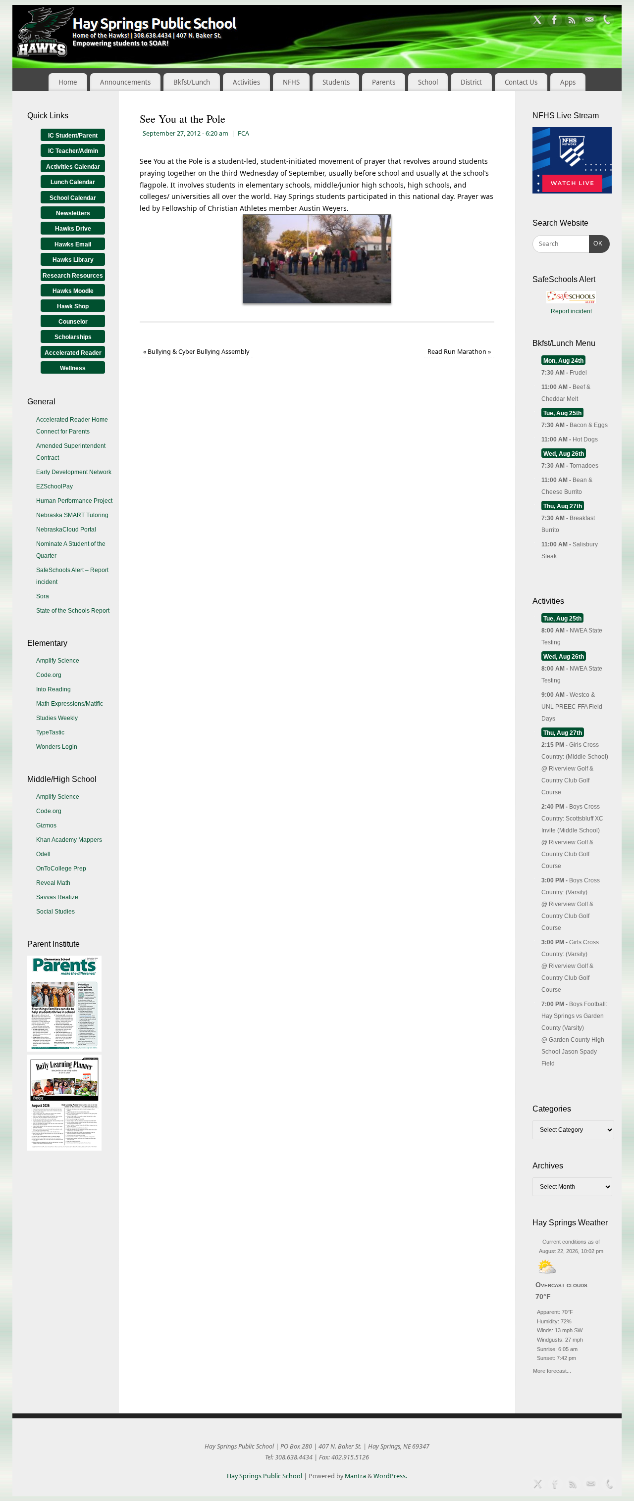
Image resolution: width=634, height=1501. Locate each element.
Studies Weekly (57, 718)
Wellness (73, 368)
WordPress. (390, 1476)
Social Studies (55, 911)
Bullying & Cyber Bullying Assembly (196, 351)
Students (336, 82)
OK (596, 243)
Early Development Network (73, 472)
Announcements (125, 82)
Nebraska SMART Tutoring (72, 515)
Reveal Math (53, 882)
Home (67, 82)
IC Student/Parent (73, 135)
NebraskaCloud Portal (66, 529)
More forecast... (552, 1369)
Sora (42, 596)
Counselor (73, 321)
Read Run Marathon (459, 351)
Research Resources (73, 275)
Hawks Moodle (73, 291)
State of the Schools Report (72, 610)
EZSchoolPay (54, 486)
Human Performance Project (74, 500)
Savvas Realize (57, 897)
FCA (243, 133)
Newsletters (73, 213)
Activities (246, 82)
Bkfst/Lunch (191, 82)
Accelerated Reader (73, 352)
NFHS (291, 82)
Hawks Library (73, 259)
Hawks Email (72, 244)
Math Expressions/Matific (69, 703)
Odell (43, 854)
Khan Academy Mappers (69, 839)
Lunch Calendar (73, 182)
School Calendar (73, 197)
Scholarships (73, 337)
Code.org (48, 675)
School (428, 82)
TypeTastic (50, 732)
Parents (383, 82)
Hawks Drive (73, 228)
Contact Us (521, 82)
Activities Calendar (73, 166)
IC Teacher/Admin (73, 150)
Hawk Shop (73, 306)
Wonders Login (56, 746)
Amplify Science (57, 660)
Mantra (355, 1476)
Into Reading (53, 689)
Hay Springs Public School (264, 1476)
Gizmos (46, 825)
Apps (568, 82)
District (471, 82)
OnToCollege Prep (61, 868)
